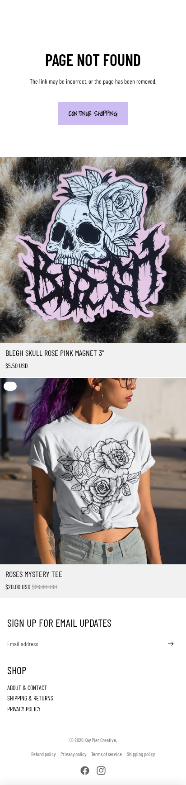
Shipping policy (141, 754)
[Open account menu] (155, 10)
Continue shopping (93, 113)
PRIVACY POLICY (24, 709)
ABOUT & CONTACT (27, 687)
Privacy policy (73, 754)
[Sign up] (171, 644)
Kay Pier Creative (100, 740)
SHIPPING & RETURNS (30, 698)
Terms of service (106, 754)
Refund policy (43, 754)
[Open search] (30, 10)
